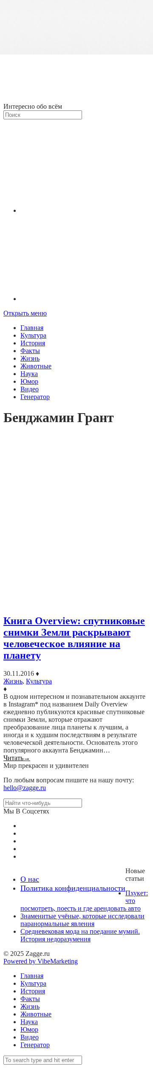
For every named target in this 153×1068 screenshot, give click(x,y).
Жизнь (30, 358)
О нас (29, 879)
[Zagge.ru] (76, 98)
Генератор (35, 396)
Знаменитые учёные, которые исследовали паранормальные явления (82, 919)
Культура (33, 335)
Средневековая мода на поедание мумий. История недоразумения (80, 935)
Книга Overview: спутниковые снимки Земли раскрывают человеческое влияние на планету (74, 638)
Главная (31, 327)
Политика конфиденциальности (72, 888)
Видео (29, 389)
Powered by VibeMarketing (40, 961)
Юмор (29, 381)
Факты (30, 350)
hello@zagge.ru (24, 787)
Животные (35, 366)
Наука (29, 373)
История (32, 343)
